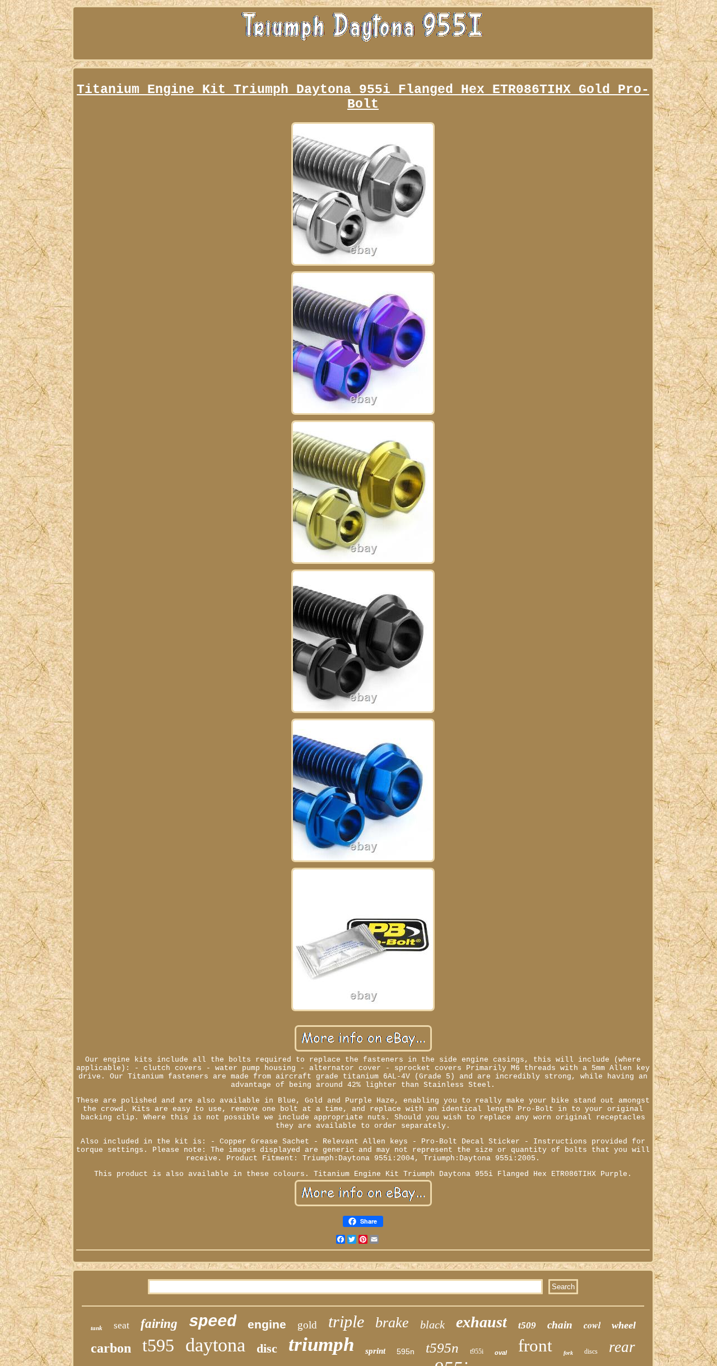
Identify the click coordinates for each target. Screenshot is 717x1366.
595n (406, 1351)
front (535, 1345)
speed (212, 1322)
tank (97, 1328)
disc (267, 1348)
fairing (159, 1324)
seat (121, 1325)
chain (559, 1325)
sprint (375, 1350)
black (432, 1324)
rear (622, 1347)
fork (568, 1353)
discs (591, 1351)
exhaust (481, 1322)
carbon (111, 1348)
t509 (527, 1325)
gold (307, 1325)
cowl (592, 1325)
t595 (158, 1345)
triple (346, 1321)
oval (501, 1352)
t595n (442, 1347)
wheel (624, 1325)
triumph (321, 1344)
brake (392, 1322)
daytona (215, 1345)
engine (267, 1324)
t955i (476, 1351)
